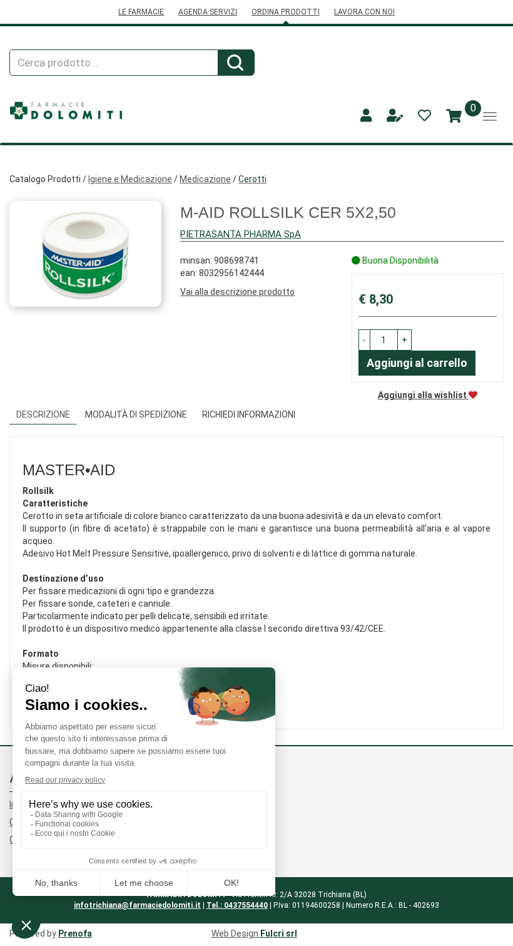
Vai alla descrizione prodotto (237, 292)
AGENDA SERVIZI (207, 12)
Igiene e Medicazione (130, 179)
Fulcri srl (278, 933)
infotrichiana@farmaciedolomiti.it (137, 905)
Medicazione (205, 179)
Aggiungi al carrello (417, 362)
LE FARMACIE (141, 12)
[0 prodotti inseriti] (454, 116)
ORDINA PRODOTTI (285, 12)
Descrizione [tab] (43, 414)
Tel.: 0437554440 (237, 905)
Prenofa (75, 933)
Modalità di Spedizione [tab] (136, 414)
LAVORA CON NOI (364, 12)
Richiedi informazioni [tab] (248, 414)
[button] (364, 340)
